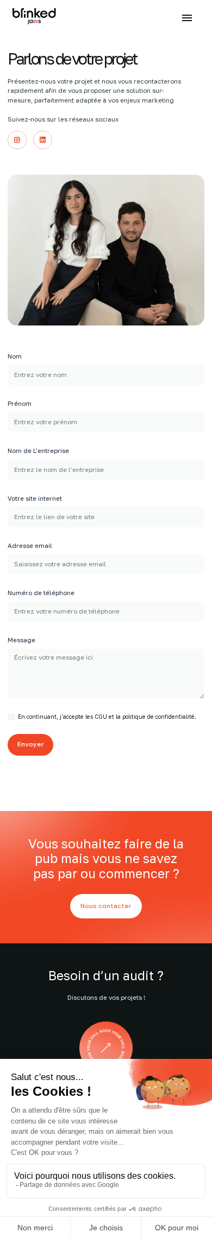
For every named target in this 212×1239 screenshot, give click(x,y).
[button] (187, 18)
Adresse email (30, 546)
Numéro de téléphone (41, 593)
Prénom (20, 403)
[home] (34, 18)
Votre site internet (35, 498)
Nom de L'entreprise (38, 451)
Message (21, 640)
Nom (15, 356)
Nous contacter (106, 906)
